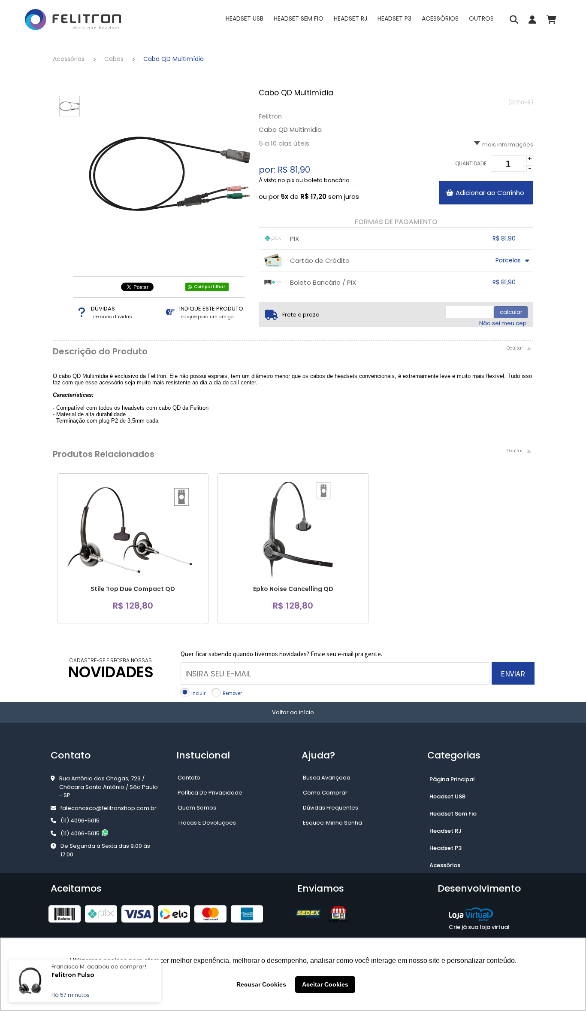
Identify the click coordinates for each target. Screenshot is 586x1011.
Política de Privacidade (210, 793)
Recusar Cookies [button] (261, 984)
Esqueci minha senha (332, 823)
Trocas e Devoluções (207, 823)
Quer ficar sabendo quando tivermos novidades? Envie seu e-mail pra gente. (281, 654)
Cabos (114, 59)
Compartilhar (209, 286)
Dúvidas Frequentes (330, 808)
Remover (232, 693)
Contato (189, 777)
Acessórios (69, 59)
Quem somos (197, 808)
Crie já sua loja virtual (479, 927)
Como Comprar (325, 793)
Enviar (513, 674)
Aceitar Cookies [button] (325, 984)
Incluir (198, 693)
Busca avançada (326, 777)
